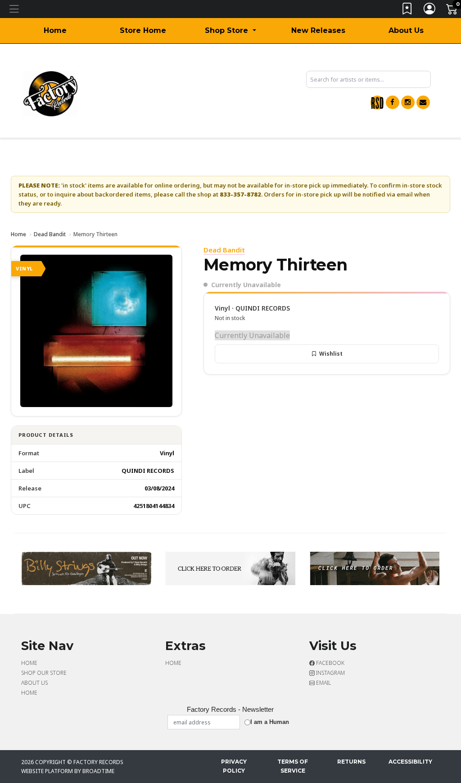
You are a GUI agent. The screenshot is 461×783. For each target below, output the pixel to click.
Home (55, 30)
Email (323, 683)
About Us (406, 30)
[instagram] (408, 102)
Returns (351, 761)
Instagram (330, 673)
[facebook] (392, 102)
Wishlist (331, 353)
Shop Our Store (44, 673)
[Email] (423, 102)
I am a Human (269, 722)
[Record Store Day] (377, 102)
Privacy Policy (234, 766)
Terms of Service (292, 766)
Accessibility (410, 761)
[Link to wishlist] (407, 10)
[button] (230, 31)
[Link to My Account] (430, 10)
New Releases (318, 30)
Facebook (329, 663)
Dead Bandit (50, 234)
